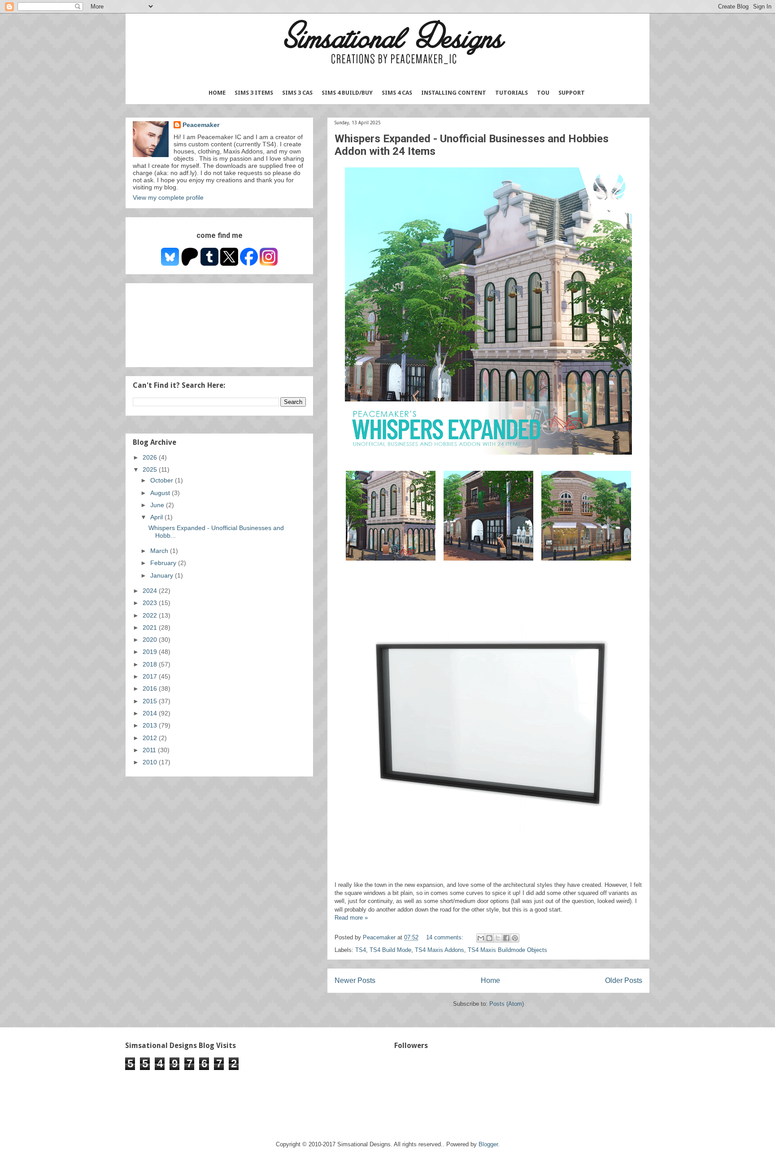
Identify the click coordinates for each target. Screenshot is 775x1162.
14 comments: (445, 937)
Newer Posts (355, 980)
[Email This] (480, 938)
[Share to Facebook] (506, 938)
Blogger (488, 1144)
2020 (151, 639)
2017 (151, 676)
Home (217, 92)
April (157, 517)
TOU (543, 92)
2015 (151, 701)
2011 (150, 750)
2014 (151, 713)
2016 (151, 688)
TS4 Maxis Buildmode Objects (507, 950)
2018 (151, 664)
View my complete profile (168, 197)
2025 (151, 469)
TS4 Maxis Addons (439, 950)
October (162, 480)
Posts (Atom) (506, 1003)
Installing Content (453, 92)
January (162, 575)
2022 (151, 615)
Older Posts (623, 980)
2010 (151, 762)
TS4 (360, 950)
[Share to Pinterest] (514, 938)
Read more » (351, 917)
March (160, 550)
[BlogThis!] (489, 938)
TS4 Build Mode (390, 950)
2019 (151, 651)
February (164, 562)
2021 (151, 627)
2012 (151, 737)
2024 (151, 590)
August (161, 492)
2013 (151, 725)
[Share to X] (497, 938)
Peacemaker (201, 124)
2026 (151, 457)
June (158, 505)
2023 (151, 602)
